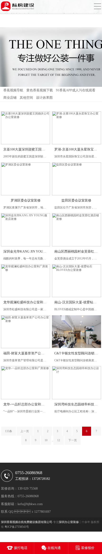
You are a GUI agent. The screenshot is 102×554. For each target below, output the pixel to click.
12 (58, 440)
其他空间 (26, 97)
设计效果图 (44, 97)
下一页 (72, 440)
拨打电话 (20, 548)
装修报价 (87, 548)
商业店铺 (10, 97)
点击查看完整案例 (26, 116)
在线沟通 (54, 548)
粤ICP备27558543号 (17, 526)
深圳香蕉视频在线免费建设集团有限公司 (26, 522)
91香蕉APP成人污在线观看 (75, 90)
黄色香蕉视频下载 (39, 90)
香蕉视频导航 (13, 90)
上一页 (24, 431)
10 (46, 440)
